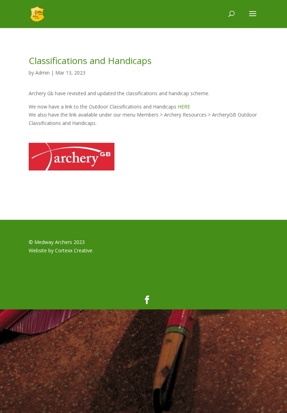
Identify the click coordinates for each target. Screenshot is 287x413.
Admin (42, 72)
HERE (184, 106)
